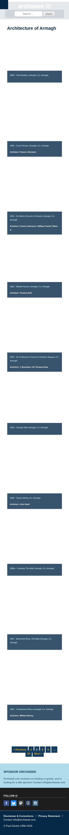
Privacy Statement (49, 816)
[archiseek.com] (34, 7)
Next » (38, 753)
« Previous (19, 749)
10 (29, 753)
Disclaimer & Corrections (18, 816)
